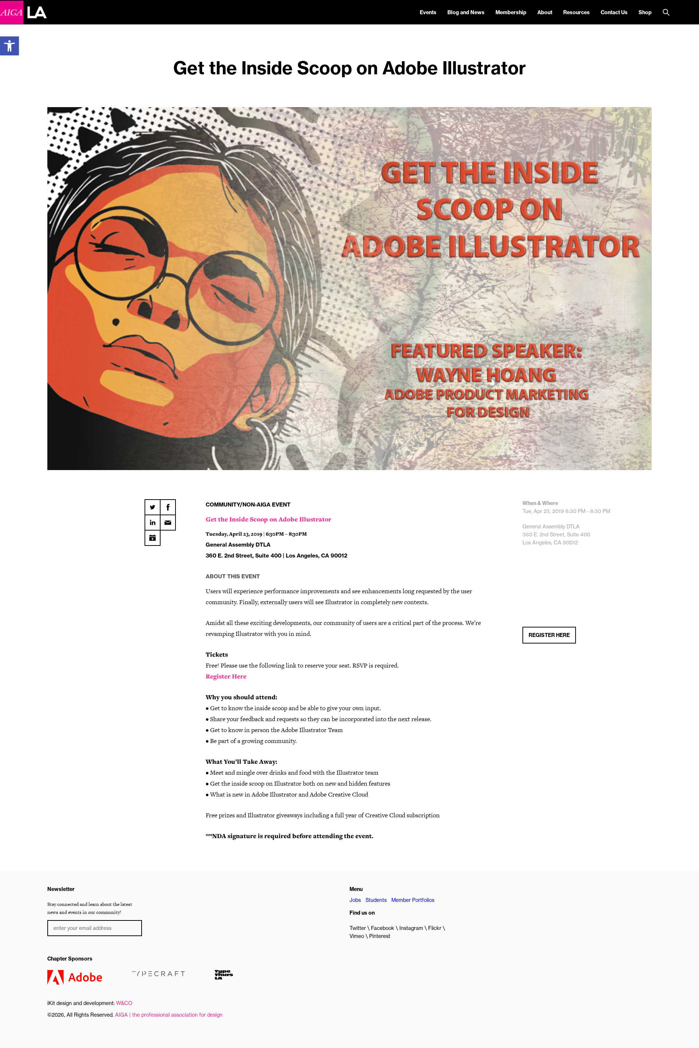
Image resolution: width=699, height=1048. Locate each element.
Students (376, 900)
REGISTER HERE (549, 635)
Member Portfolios (412, 900)
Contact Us (614, 12)
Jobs (355, 900)
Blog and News (466, 12)
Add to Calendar (152, 535)
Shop (645, 12)
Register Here (226, 676)
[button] (9, 45)
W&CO (124, 1003)
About (544, 12)
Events (428, 12)
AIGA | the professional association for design (168, 1015)
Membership (510, 12)
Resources (576, 12)
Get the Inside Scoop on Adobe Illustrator (268, 519)
